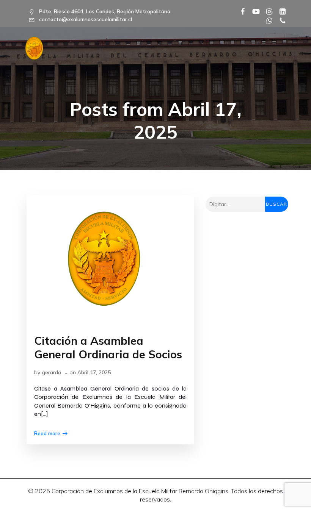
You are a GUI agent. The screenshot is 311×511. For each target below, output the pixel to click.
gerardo (51, 372)
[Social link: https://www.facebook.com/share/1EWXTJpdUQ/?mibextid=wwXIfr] (240, 11)
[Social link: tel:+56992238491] (279, 20)
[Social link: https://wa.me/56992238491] (266, 20)
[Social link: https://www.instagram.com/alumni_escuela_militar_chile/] (266, 11)
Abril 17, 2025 (94, 372)
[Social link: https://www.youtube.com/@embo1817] (253, 11)
